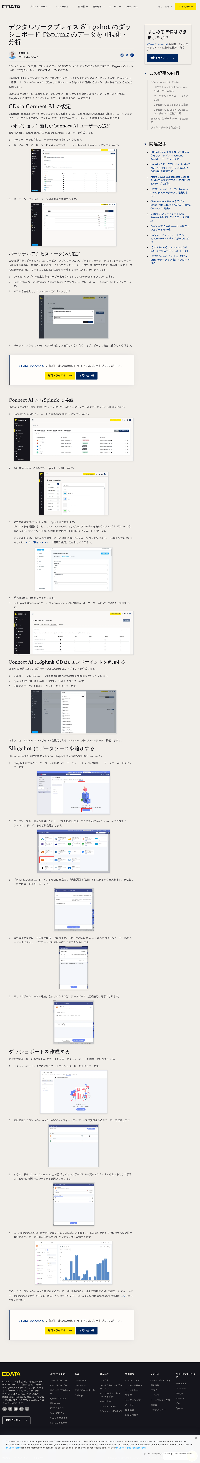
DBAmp (79, 1395)
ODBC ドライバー (59, 1380)
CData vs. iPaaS (108, 1406)
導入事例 (154, 1385)
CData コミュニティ (160, 1380)
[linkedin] (4, 1409)
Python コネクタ (58, 1398)
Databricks (181, 1388)
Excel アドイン (57, 1413)
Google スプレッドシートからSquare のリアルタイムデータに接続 (169, 238)
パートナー (105, 1401)
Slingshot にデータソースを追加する (170, 120)
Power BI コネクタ (59, 1418)
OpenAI (179, 1408)
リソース (154, 1395)
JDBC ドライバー (58, 1385)
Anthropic (181, 1383)
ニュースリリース (133, 1385)
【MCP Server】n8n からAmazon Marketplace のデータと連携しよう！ (169, 192)
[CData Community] (27, 1409)
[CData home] (13, 6)
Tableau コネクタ (58, 1423)
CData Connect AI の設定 (165, 82)
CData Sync (81, 1380)
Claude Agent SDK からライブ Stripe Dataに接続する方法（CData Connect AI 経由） (170, 205)
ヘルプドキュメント (37, 542)
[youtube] (16, 1409)
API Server (55, 1403)
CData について (133, 1380)
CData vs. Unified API (111, 1411)
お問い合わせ (185, 6)
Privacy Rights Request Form (131, 1447)
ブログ (153, 1390)
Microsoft (180, 1398)
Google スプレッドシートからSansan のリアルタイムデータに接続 (169, 217)
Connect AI (80, 1385)
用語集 (153, 1405)
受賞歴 (128, 1395)
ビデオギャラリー (159, 1410)
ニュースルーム (132, 1390)
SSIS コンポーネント (85, 1390)
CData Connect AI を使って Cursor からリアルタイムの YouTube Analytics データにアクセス (170, 155)
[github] (21, 1409)
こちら (124, 1295)
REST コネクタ (57, 1408)
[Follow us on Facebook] (122, 55)
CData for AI (132, 6)
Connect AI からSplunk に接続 (171, 105)
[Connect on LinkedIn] (132, 55)
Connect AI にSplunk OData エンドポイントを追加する (171, 111)
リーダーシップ (132, 1400)
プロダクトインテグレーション (111, 1387)
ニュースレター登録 (160, 1400)
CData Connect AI (32, 366)
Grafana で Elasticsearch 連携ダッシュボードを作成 (170, 227)
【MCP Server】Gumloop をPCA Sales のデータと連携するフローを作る (170, 260)
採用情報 (129, 1410)
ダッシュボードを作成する (166, 127)
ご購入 (159, 6)
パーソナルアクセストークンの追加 (171, 97)
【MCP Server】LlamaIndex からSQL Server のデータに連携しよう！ (170, 249)
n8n (178, 1403)
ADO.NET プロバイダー (60, 1392)
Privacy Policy (13, 1447)
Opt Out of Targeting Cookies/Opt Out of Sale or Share (167, 1453)
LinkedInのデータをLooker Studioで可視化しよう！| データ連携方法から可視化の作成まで (170, 168)
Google (179, 1393)
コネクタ (104, 1380)
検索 (167, 6)
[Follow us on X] (127, 55)
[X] (10, 1409)
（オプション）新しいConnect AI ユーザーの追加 (171, 89)
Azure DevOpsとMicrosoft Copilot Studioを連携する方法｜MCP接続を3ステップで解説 (170, 180)
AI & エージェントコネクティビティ (110, 1395)
